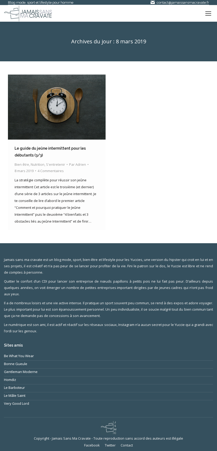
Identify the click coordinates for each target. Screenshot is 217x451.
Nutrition (37, 164)
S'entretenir (55, 164)
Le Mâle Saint (14, 395)
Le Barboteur (14, 387)
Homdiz (10, 379)
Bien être (22, 164)
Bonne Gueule (15, 363)
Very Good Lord (16, 403)
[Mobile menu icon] (208, 13)
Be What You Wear (19, 355)
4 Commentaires (51, 170)
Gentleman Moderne (21, 371)
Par (77, 164)
